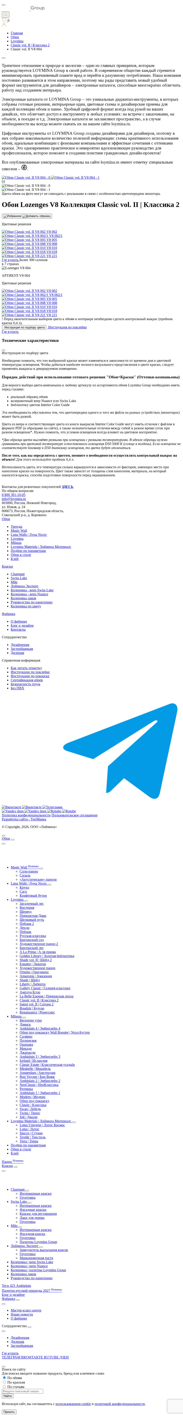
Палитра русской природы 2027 (32, 1290)
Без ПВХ (17, 688)
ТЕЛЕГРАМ (11, 1357)
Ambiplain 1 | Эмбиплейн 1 (40, 1093)
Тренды (16, 526)
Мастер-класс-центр (26, 1310)
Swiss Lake (19, 578)
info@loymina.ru (14, 499)
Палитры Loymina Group (38, 1242)
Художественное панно (37, 968)
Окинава (26, 1044)
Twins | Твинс (30, 1113)
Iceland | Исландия (33, 1061)
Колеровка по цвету (26, 606)
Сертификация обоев (27, 680)
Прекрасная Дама (33, 916)
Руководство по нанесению (31, 602)
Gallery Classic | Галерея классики (45, 988)
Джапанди (27, 1052)
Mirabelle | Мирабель (35, 1069)
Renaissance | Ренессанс (37, 1012)
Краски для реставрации (38, 1214)
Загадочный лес (32, 903)
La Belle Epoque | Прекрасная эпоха (46, 996)
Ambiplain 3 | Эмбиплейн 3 (40, 1056)
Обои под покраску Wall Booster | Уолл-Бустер (55, 1032)
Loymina (17, 539)
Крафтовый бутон (33, 895)
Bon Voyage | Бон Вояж (37, 1077)
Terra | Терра (29, 1141)
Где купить (10, 1353)
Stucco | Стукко (31, 1133)
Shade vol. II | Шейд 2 (36, 960)
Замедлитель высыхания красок (44, 1250)
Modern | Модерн (32, 1097)
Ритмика (26, 1089)
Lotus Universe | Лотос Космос (42, 1125)
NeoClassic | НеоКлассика (39, 1085)
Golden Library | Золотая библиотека (47, 956)
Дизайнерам (20, 645)
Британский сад (32, 940)
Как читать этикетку (26, 668)
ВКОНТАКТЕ (32, 1357)
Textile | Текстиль (33, 1137)
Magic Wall (19, 530)
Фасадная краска (32, 1234)
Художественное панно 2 (39, 944)
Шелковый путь (32, 920)
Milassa (16, 543)
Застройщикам (22, 649)
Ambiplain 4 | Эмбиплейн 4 (40, 1028)
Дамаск (25, 1024)
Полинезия (28, 1040)
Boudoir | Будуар (32, 1008)
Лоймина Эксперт (24, 586)
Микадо (26, 1048)
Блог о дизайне (22, 625)
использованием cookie (73, 1404)
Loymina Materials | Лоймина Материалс (41, 547)
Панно (12, 1162)
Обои (6, 519)
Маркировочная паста (36, 1258)
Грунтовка (27, 1197)
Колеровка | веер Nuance (29, 1266)
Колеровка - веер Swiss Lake (32, 590)
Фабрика (8, 614)
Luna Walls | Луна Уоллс (29, 535)
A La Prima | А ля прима (38, 952)
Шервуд (25, 911)
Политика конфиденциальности (26, 815)
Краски (7, 566)
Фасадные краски (33, 1210)
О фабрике (19, 621)
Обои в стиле (21, 555)
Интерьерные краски (36, 1193)
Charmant (18, 574)
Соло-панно (29, 871)
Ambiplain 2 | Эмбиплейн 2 (40, 1081)
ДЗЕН (64, 1357)
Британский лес (32, 948)
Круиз (24, 887)
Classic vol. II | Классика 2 (39, 1000)
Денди (24, 928)
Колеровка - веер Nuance (29, 594)
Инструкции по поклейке (30, 672)
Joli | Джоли (28, 1117)
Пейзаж (25, 932)
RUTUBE (52, 1357)
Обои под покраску (34, 1101)
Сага (23, 891)
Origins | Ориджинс (34, 972)
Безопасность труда (25, 684)
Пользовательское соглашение (75, 815)
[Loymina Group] (23, 9)
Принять (9, 1412)
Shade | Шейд (30, 980)
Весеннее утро (31, 1020)
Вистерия (27, 907)
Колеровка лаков (23, 598)
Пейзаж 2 (27, 924)
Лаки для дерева (32, 1218)
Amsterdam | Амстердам (37, 1073)
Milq (14, 582)
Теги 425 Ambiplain (16, 1286)
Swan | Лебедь (30, 1109)
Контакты (18, 629)
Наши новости (22, 1314)
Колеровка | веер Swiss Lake (32, 1262)
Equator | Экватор (33, 964)
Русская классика (33, 936)
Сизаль (25, 875)
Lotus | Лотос (29, 1129)
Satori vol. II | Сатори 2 (37, 1004)
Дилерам (17, 653)
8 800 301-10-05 (13, 495)
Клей (15, 559)
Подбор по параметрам (28, 551)
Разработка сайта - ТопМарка (24, 819)
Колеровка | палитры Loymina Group (38, 1270)
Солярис (26, 1036)
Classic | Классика (33, 1105)
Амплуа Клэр (30, 992)
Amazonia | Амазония (36, 976)
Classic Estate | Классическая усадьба (47, 1065)
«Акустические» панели (38, 879)
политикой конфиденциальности (120, 1404)
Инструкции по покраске (30, 676)
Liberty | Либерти (33, 984)
